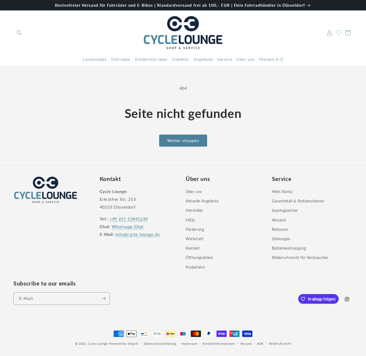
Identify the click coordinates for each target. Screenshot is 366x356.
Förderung (195, 229)
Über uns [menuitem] (245, 59)
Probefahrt (195, 267)
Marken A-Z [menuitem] (271, 59)
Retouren (280, 229)
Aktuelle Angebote (202, 201)
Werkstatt (194, 238)
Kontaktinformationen (219, 343)
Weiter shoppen (183, 140)
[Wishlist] (338, 32)
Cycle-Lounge (98, 343)
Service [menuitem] (224, 59)
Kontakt (193, 248)
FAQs (190, 220)
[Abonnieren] (104, 298)
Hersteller (194, 210)
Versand (279, 220)
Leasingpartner (285, 210)
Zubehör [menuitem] (180, 59)
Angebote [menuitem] (203, 59)
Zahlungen (281, 238)
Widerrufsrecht (280, 343)
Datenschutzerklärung (160, 343)
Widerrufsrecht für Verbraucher (300, 257)
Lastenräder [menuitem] (95, 59)
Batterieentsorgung (289, 248)
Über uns (194, 191)
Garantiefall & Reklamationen (298, 201)
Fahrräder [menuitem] (121, 59)
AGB (260, 343)
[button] (19, 33)
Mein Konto (282, 191)
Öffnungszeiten (199, 257)
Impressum (189, 343)
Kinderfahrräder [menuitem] (151, 59)
